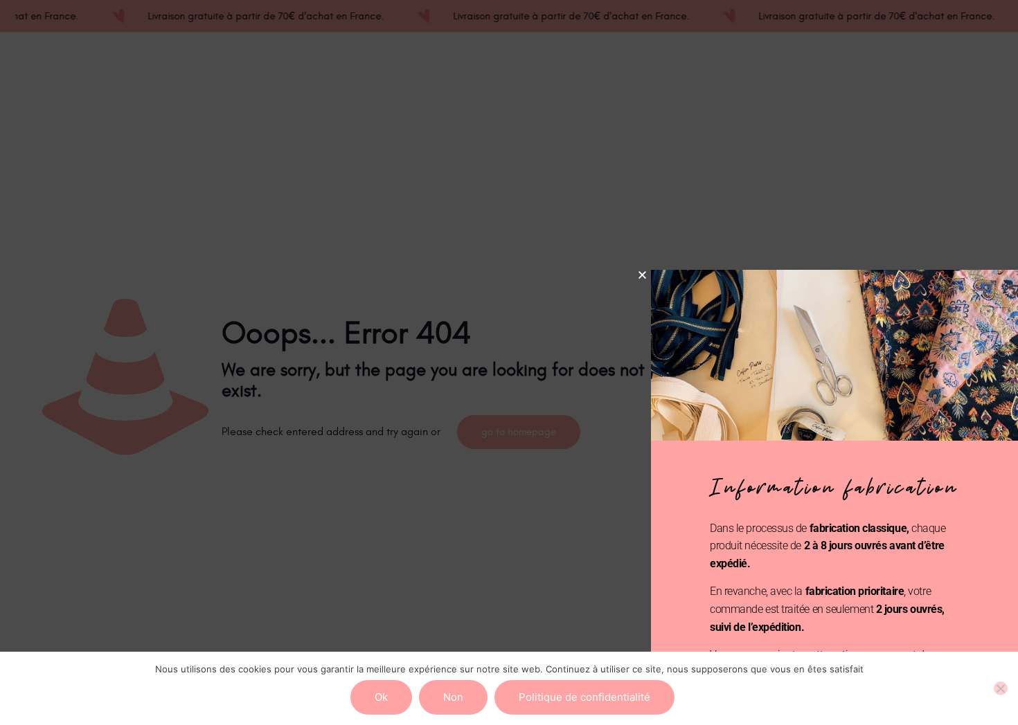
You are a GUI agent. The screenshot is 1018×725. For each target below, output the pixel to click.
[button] (642, 275)
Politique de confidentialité (584, 697)
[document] (509, 362)
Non (453, 697)
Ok (381, 697)
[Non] (1001, 688)
